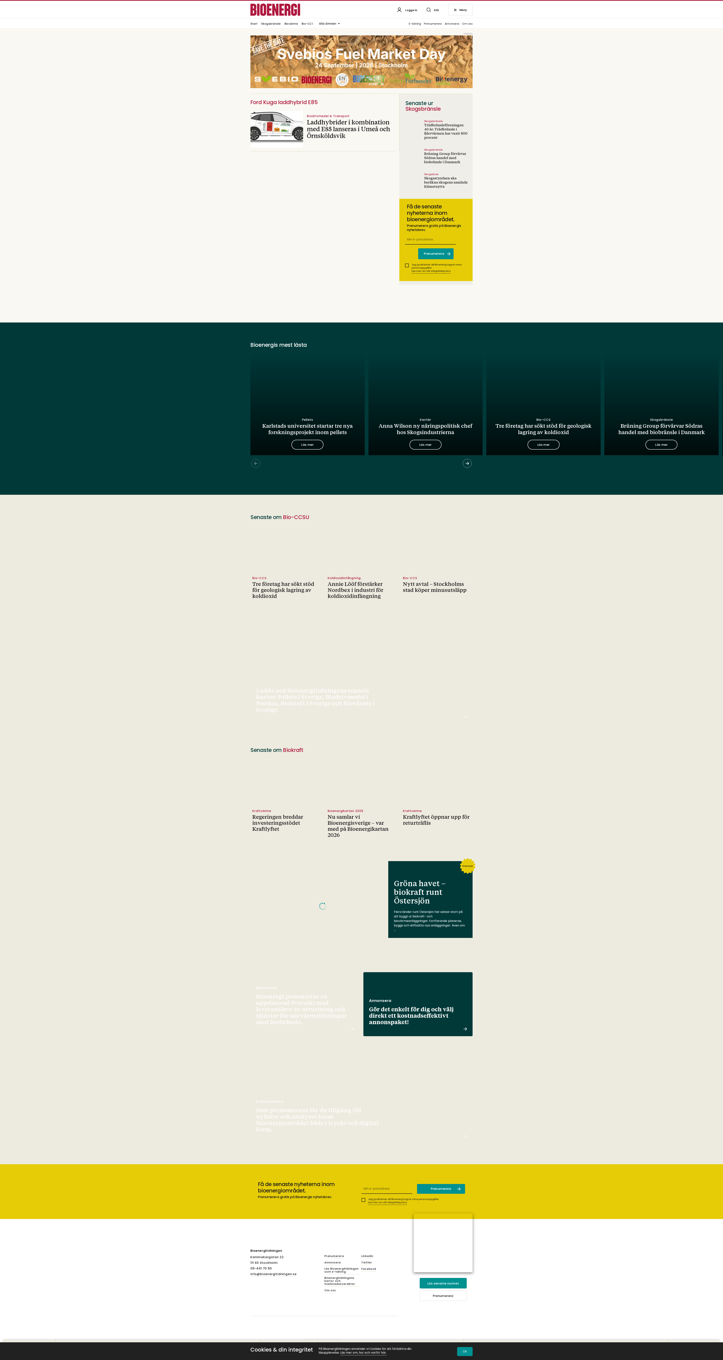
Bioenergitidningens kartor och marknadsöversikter (339, 1281)
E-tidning (415, 24)
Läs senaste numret (443, 1283)
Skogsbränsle (271, 24)
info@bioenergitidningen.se (273, 1274)
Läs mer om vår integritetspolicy (431, 271)
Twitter (366, 1262)
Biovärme (291, 24)
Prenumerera (433, 24)
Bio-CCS (307, 24)
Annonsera (452, 24)
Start (253, 24)
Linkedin (367, 1256)
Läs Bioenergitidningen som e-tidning (341, 1270)
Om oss (467, 24)
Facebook (368, 1269)
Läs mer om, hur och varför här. (363, 1353)
